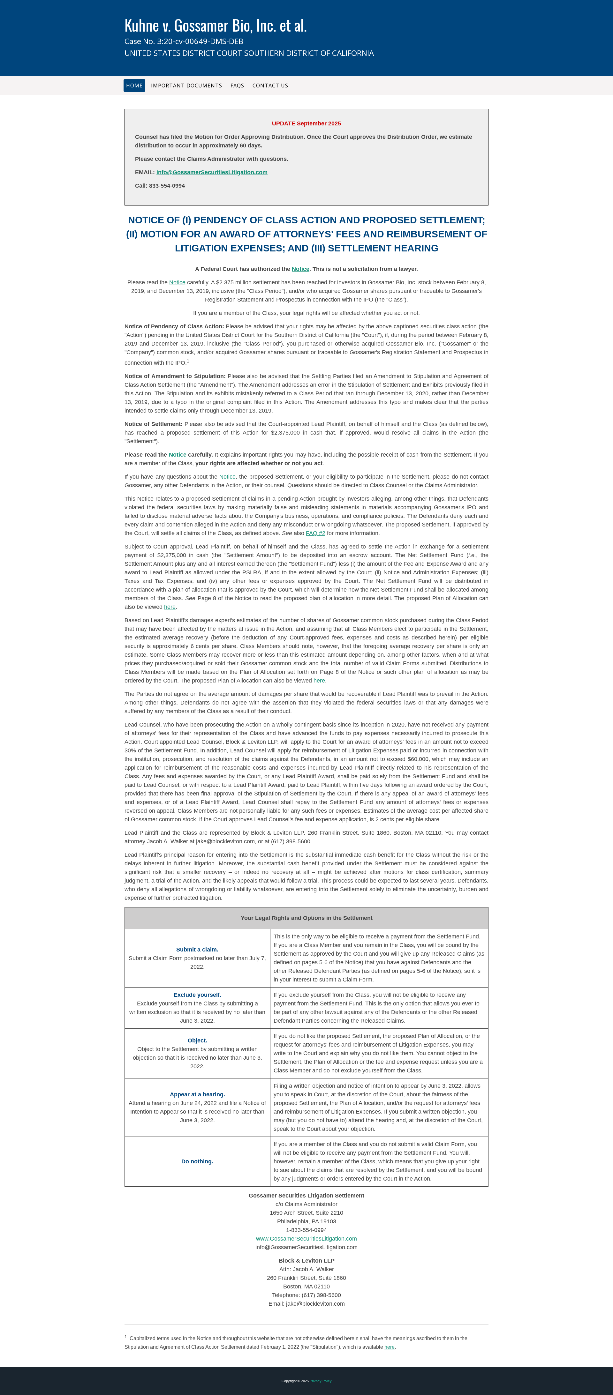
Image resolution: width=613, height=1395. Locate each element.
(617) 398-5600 (290, 841)
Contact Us (270, 85)
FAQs (237, 85)
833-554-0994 (167, 186)
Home (134, 85)
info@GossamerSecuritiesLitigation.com (212, 172)
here (170, 607)
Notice (300, 269)
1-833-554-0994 (306, 1230)
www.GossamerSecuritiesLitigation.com (306, 1238)
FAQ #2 (315, 533)
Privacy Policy (321, 1381)
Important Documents (186, 85)
